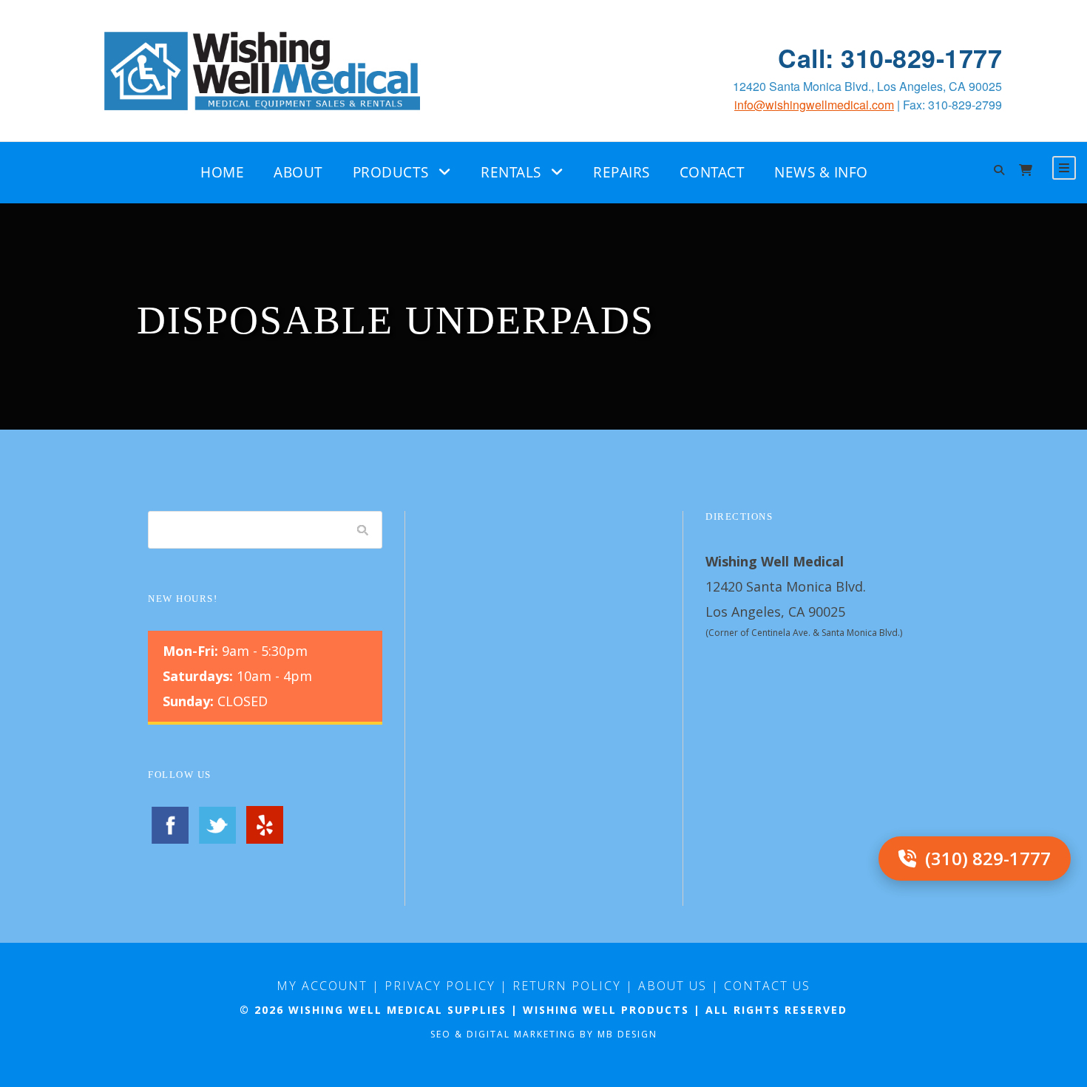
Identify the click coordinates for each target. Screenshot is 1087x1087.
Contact (712, 172)
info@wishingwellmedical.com (814, 104)
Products (391, 172)
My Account (322, 986)
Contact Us (767, 986)
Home (222, 172)
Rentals (511, 172)
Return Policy (566, 986)
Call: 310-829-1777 (890, 58)
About (298, 172)
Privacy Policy (440, 986)
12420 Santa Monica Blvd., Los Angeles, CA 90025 (867, 86)
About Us (672, 986)
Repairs (621, 172)
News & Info (821, 172)
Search (363, 530)
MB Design (627, 1034)
